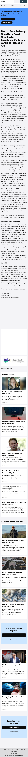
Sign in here (18, 639)
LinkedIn (15, 259)
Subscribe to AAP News (8, 19)
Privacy (9, 749)
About (17, 749)
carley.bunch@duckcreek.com (10, 297)
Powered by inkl (14, 753)
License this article (6, 368)
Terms (4, 749)
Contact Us (22, 749)
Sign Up (23, 1)
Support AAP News (14, 727)
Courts (20, 6)
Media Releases (14, 751)
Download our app (7, 22)
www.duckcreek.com (7, 255)
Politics (13, 6)
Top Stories (4, 6)
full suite (3, 251)
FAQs (13, 749)
